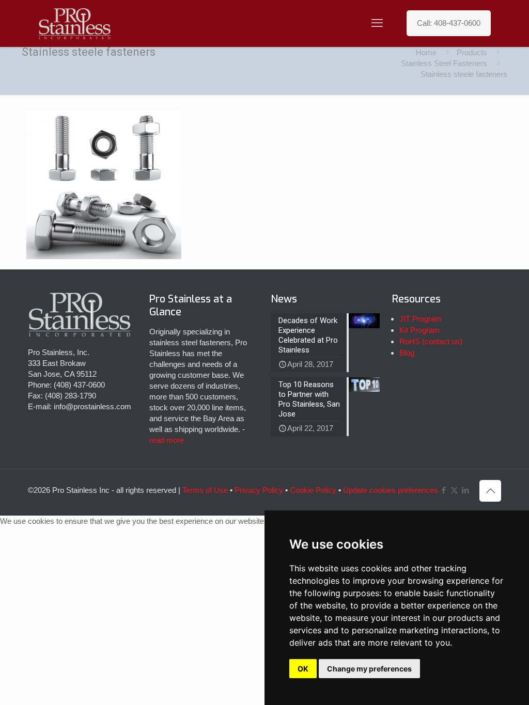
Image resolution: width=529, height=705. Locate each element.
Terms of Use (205, 490)
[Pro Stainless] (74, 23)
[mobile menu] (377, 23)
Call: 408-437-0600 (448, 23)
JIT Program (420, 318)
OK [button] (303, 668)
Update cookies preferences (390, 490)
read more (166, 440)
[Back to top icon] (490, 491)
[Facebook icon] (443, 490)
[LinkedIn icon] (465, 490)
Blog (406, 352)
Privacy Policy (259, 490)
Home (426, 52)
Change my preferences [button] (369, 668)
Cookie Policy (313, 490)
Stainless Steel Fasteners (444, 63)
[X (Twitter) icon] (454, 490)
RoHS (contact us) (430, 341)
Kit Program (419, 330)
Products (472, 52)
